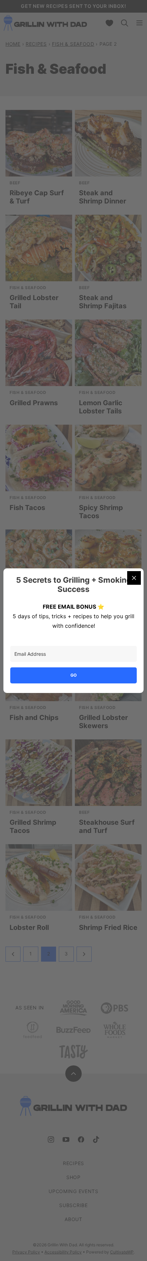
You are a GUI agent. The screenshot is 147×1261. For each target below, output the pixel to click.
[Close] (134, 578)
